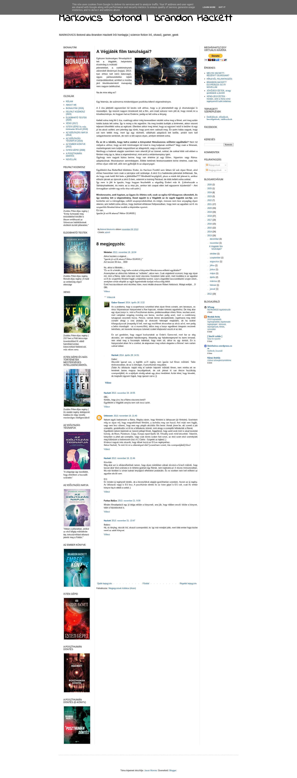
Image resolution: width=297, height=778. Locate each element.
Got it (222, 7)
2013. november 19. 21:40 (125, 416)
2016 (209, 224)
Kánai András (213, 358)
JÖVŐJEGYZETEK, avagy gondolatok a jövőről (219, 91)
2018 (209, 216)
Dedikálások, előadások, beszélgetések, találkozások (219, 118)
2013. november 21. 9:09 (129, 501)
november (214, 243)
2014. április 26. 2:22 (135, 302)
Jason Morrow (150, 770)
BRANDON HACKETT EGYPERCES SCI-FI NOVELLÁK (217, 84)
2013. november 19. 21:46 (123, 458)
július (212, 265)
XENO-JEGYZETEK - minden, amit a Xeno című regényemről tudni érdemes (219, 98)
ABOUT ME (71, 105)
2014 (209, 231)
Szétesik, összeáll (214, 351)
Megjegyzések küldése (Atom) (122, 588)
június (213, 269)
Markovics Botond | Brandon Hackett (145, 18)
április (213, 277)
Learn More (209, 7)
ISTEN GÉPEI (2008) (75, 150)
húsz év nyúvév (213, 339)
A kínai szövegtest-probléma (219, 360)
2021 (209, 204)
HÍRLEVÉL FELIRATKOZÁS (219, 79)
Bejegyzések (214, 165)
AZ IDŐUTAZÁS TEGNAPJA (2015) (74, 139)
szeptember (215, 257)
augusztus (215, 261)
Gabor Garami (118, 302)
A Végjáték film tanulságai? (216, 247)
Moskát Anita (213, 317)
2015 (209, 228)
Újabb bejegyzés (104, 583)
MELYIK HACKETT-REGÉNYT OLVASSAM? (218, 74)
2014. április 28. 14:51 (129, 355)
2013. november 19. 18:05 (123, 393)
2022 (209, 200)
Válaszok (111, 297)
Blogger (172, 770)
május (213, 273)
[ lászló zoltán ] (214, 336)
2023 (209, 196)
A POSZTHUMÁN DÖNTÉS (74, 154)
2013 (209, 235)
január (213, 289)
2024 (209, 192)
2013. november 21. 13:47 (123, 520)
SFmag (210, 307)
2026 (209, 184)
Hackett (114, 355)
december (214, 239)
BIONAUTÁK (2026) (75, 108)
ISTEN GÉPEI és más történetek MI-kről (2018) (77, 128)
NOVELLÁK (71, 159)
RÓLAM (69, 101)
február (213, 285)
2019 (209, 212)
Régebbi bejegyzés (188, 583)
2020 (209, 208)
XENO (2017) (72, 123)
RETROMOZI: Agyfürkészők (218, 310)
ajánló (107, 232)
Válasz (107, 291)
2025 (209, 188)
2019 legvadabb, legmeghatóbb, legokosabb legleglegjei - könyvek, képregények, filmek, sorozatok (218, 324)
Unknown (108, 416)
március (214, 281)
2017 (209, 220)
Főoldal (146, 583)
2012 (209, 294)
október (213, 253)
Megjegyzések (215, 170)
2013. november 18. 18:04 (124, 252)
